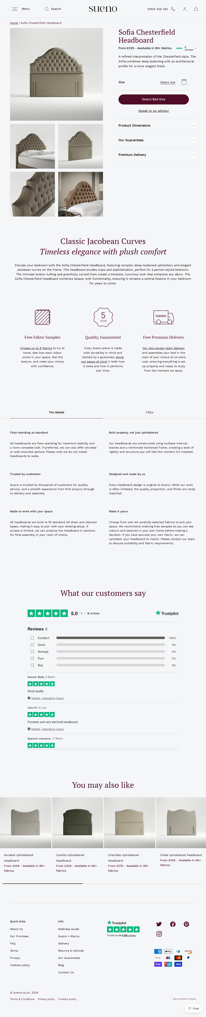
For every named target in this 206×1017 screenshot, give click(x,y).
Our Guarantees (69, 957)
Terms (14, 950)
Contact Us (66, 972)
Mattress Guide (68, 929)
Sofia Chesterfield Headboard (41, 22)
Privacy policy (46, 999)
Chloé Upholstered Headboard (181, 855)
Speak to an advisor (153, 111)
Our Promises (19, 936)
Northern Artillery (188, 999)
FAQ (12, 943)
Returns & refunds (71, 950)
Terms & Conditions (22, 999)
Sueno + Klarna (68, 936)
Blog (61, 965)
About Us (16, 929)
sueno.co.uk (21, 992)
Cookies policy (20, 965)
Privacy (15, 957)
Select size (167, 82)
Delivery (63, 943)
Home (14, 22)
